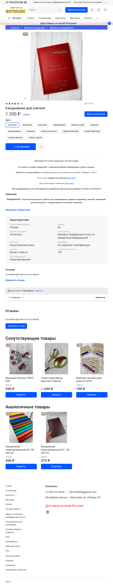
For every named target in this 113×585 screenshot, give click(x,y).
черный (94, 125)
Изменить (38, 291)
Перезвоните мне (76, 10)
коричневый (14, 131)
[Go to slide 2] (27, 98)
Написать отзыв (16, 326)
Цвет (8, 120)
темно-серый (35, 137)
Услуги (30, 18)
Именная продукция (34, 28)
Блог (8, 537)
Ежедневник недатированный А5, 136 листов (55, 449)
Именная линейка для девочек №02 (89, 379)
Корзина (9, 560)
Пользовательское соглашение (87, 2)
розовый (27, 125)
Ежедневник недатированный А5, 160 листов (20, 449)
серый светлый (70, 131)
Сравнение (10, 565)
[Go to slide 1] (25, 98)
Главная (15, 28)
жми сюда (72, 178)
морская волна (49, 131)
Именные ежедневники (62, 28)
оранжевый (59, 125)
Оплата (88, 18)
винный (31, 131)
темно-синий (77, 125)
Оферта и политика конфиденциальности (52, 2)
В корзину (56, 466)
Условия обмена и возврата (14, 531)
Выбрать (21, 394)
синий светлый (92, 131)
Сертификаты (12, 541)
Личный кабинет (13, 509)
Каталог (17, 18)
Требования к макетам (16, 570)
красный (42, 125)
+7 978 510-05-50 (16, 2)
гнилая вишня (15, 137)
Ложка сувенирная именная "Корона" (52, 379)
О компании (45, 18)
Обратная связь (13, 546)
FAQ (7, 551)
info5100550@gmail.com (82, 492)
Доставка (75, 18)
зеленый (12, 125)
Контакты (60, 18)
